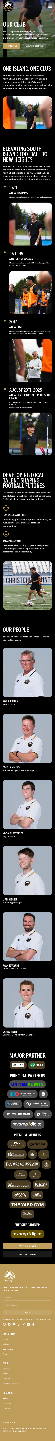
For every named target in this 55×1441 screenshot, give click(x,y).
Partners (6, 1378)
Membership (8, 1349)
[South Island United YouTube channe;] (14, 1324)
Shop (5, 1354)
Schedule (7, 1403)
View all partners (27, 1245)
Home (5, 1339)
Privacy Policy (9, 1422)
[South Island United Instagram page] (4, 1324)
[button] (49, 6)
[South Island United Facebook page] (9, 1324)
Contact (6, 1408)
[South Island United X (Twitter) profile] (23, 1324)
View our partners (34, 45)
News (5, 1398)
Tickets (6, 1344)
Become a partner (27, 1254)
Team (5, 1373)
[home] (8, 6)
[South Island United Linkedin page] (28, 1324)
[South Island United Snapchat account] (33, 1324)
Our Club (6, 1368)
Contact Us (11, 45)
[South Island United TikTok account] (18, 1324)
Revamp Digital (19, 1431)
